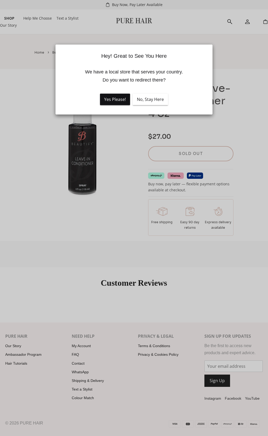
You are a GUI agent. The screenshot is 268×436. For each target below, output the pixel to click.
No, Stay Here (150, 99)
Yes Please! (115, 99)
